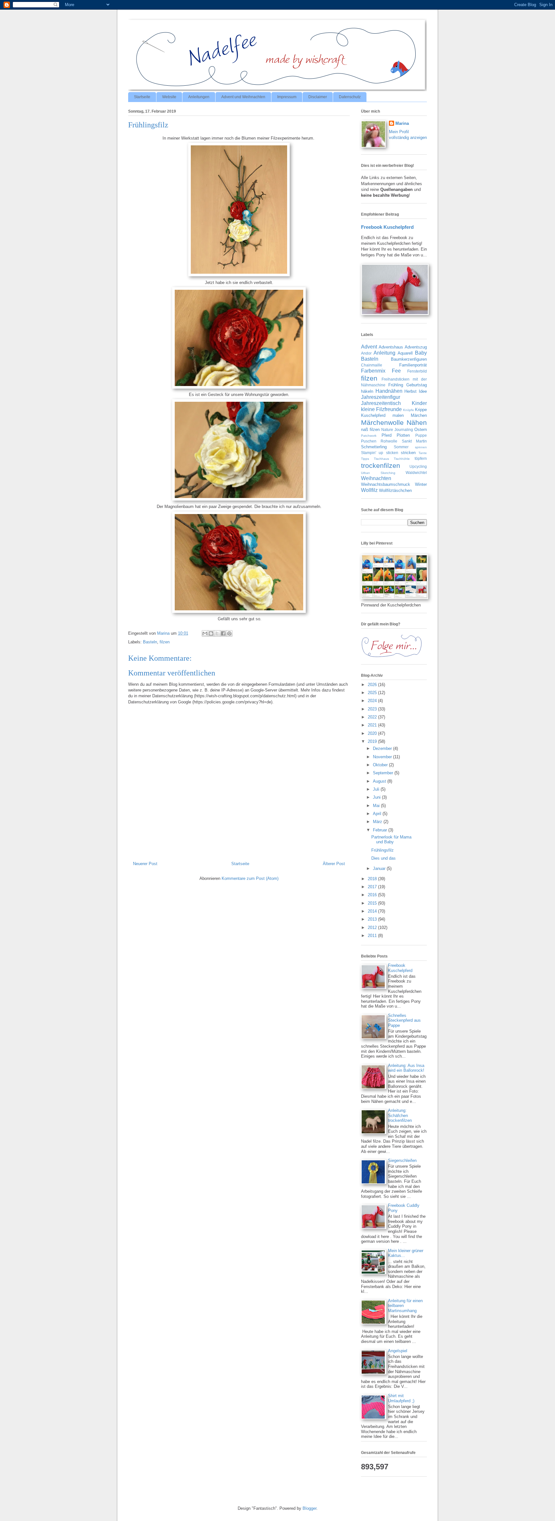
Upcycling (418, 466)
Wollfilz (369, 490)
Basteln (150, 642)
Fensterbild (417, 371)
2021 (373, 725)
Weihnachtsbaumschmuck (385, 484)
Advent (369, 346)
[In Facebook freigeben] (223, 633)
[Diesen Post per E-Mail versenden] (205, 633)
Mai (377, 805)
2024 (373, 700)
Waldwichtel (416, 472)
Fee (396, 371)
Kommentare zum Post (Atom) (250, 878)
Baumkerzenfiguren (409, 359)
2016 (373, 894)
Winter (421, 484)
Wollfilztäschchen (395, 490)
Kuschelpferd (373, 415)
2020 (373, 733)
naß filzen (370, 429)
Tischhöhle (402, 458)
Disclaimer (317, 97)
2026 (373, 684)
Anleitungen (198, 97)
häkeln (367, 391)
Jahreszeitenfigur (380, 397)
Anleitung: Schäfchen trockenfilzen (400, 1115)
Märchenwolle (382, 422)
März (378, 821)
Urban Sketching (378, 473)
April (378, 813)
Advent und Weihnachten (243, 97)
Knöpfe (408, 410)
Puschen (368, 441)
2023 (373, 709)
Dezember (383, 748)
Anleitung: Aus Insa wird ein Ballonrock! (406, 1068)
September (383, 772)
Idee (423, 391)
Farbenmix (373, 371)
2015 (373, 903)
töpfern (421, 458)
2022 (373, 717)
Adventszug (416, 347)
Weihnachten (376, 478)
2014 (373, 911)
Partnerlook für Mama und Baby (391, 840)
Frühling (395, 384)
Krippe (421, 409)
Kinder (419, 403)
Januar (380, 868)
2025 (373, 692)
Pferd (387, 435)
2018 (373, 878)
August (380, 781)
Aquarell (405, 353)
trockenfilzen (380, 465)
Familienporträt (413, 365)
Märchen (419, 415)
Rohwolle (389, 441)
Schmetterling (374, 446)
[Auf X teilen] (217, 633)
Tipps (365, 458)
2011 (373, 935)
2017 (373, 886)
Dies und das (383, 858)
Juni (377, 797)
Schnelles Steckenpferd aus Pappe (404, 1020)
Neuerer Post (145, 863)
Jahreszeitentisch (381, 403)
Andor (366, 353)
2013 (373, 919)
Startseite (142, 97)
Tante (422, 453)
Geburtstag (416, 384)
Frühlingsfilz (382, 850)
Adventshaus (391, 347)
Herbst (410, 391)
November (383, 756)
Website (169, 97)
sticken (392, 453)
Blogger (309, 1508)
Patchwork (368, 435)
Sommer (401, 447)
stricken (408, 452)
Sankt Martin (414, 441)
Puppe (421, 435)
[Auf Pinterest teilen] (229, 633)
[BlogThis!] (211, 633)
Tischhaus (381, 458)
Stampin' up (372, 453)
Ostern (420, 429)
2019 (373, 741)
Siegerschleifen (402, 1160)
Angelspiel (397, 1350)
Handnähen (388, 391)
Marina (402, 123)
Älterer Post (334, 863)
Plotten (403, 435)
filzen (165, 642)
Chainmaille (371, 365)
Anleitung (384, 353)
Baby (421, 353)
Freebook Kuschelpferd (387, 227)
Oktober (381, 764)
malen (398, 415)
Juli (377, 789)
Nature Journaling (397, 429)
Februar (380, 830)
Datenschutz (350, 97)
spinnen (421, 447)
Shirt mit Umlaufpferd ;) (401, 1398)
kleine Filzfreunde (381, 409)
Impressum (286, 97)
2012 (373, 927)
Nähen (417, 422)
